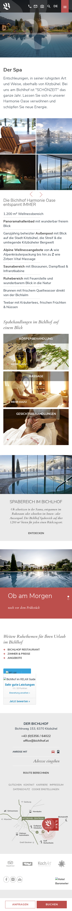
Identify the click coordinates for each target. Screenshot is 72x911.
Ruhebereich (13, 278)
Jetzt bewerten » (19, 701)
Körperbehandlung (36, 338)
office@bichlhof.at (36, 741)
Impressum (56, 784)
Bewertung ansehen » (19, 693)
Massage (36, 376)
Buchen (52, 904)
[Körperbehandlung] (36, 352)
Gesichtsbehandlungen (36, 413)
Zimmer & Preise (19, 654)
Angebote (15, 658)
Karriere (42, 784)
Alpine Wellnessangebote (23, 250)
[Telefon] (29, 6)
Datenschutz (21, 789)
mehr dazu (19, 364)
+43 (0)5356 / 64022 (36, 736)
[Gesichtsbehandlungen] (36, 427)
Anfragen (20, 904)
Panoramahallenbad (18, 221)
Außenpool (44, 233)
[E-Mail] (35, 6)
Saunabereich (14, 266)
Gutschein (15, 784)
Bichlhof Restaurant (24, 649)
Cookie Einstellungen (45, 789)
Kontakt (29, 784)
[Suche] (49, 6)
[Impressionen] (42, 6)
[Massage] (36, 389)
